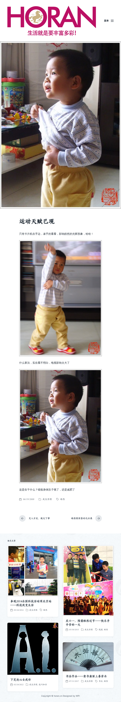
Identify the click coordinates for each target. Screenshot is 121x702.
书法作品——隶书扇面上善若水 (86, 676)
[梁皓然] (51, 21)
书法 (101, 681)
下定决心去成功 (20, 680)
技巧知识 (43, 684)
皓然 (62, 499)
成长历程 (47, 499)
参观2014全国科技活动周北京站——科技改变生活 (30, 603)
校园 (101, 629)
